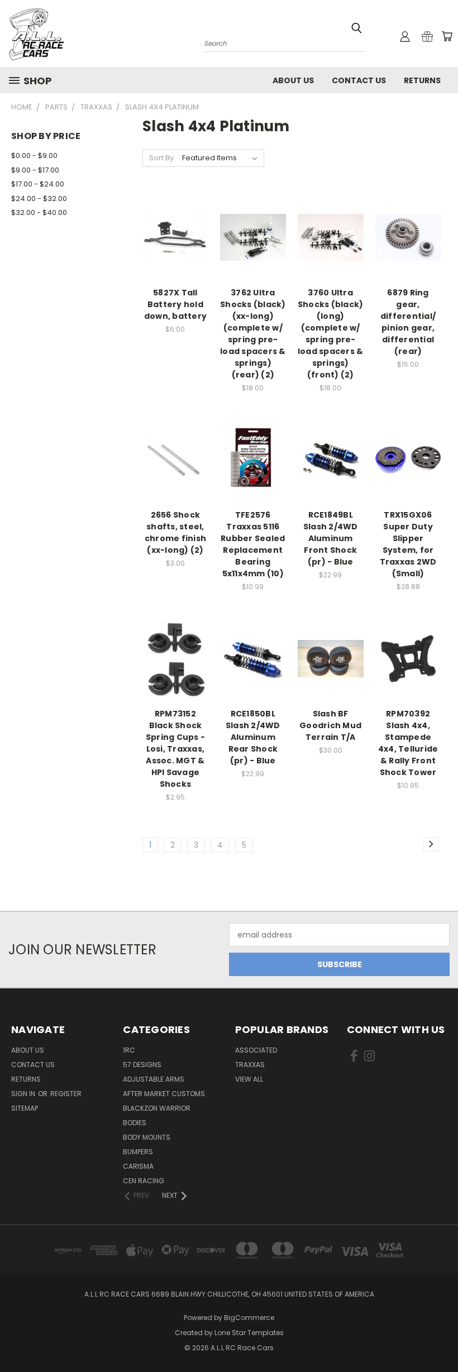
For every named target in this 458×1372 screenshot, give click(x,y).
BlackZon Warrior (156, 1108)
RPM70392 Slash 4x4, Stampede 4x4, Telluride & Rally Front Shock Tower (408, 743)
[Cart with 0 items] (446, 36)
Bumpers (138, 1151)
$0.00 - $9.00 (34, 155)
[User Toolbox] (405, 36)
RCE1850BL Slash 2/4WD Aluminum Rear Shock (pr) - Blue (253, 737)
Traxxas (250, 1064)
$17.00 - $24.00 (37, 184)
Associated (256, 1050)
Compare (171, 236)
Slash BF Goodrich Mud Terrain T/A (330, 725)
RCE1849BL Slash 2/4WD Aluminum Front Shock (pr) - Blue (330, 538)
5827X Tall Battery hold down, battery (175, 304)
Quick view (175, 214)
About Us (293, 80)
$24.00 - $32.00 (39, 198)
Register (66, 1093)
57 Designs (142, 1064)
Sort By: (162, 157)
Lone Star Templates (249, 1332)
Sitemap (24, 1108)
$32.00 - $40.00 (39, 212)
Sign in (24, 1093)
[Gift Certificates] (427, 36)
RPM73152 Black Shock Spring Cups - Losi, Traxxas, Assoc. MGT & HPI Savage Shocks (175, 749)
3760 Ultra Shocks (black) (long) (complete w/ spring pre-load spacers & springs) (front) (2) (331, 333)
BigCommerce (249, 1317)
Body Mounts (146, 1137)
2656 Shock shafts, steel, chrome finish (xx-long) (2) (175, 532)
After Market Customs (164, 1093)
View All (249, 1079)
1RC (129, 1050)
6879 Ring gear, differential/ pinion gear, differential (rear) (408, 322)
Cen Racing (143, 1180)
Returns (422, 80)
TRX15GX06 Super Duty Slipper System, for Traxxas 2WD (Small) (408, 544)
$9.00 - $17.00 (35, 170)
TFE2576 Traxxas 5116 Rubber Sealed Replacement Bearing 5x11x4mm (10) (253, 544)
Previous (441, 1337)
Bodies (134, 1122)
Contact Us (359, 80)
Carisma (138, 1166)
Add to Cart (175, 257)
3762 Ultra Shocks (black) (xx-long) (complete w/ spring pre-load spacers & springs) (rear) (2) (253, 333)
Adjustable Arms (153, 1079)
